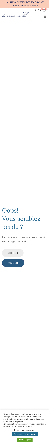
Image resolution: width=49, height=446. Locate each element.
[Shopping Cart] (44, 10)
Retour (13, 253)
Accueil (13, 263)
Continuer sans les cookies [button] (25, 434)
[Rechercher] (35, 10)
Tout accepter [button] (25, 440)
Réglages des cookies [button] (24, 430)
